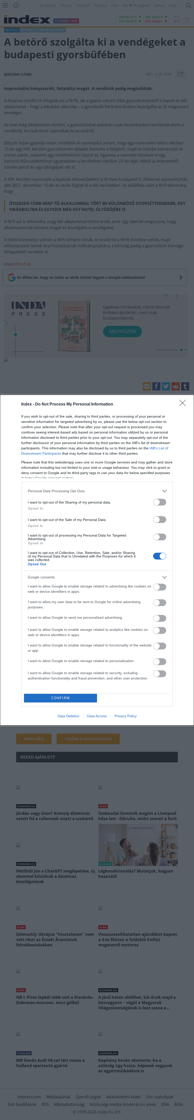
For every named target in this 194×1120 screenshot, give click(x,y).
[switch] (159, 502)
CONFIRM (60, 698)
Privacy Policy (126, 716)
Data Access (97, 716)
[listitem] (97, 491)
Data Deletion (68, 716)
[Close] (184, 404)
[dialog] (97, 560)
